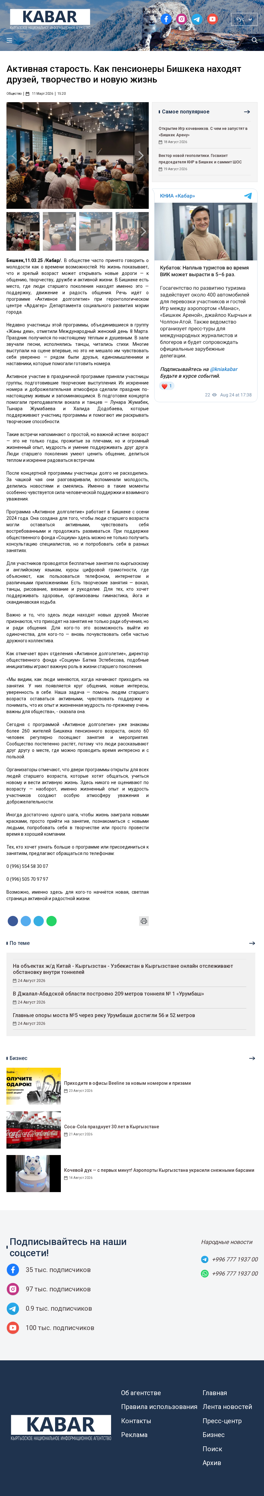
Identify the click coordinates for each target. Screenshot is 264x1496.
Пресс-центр (222, 1421)
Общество (14, 93)
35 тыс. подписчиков (58, 1270)
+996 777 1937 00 (235, 1259)
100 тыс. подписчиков (60, 1328)
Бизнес (214, 1435)
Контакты (136, 1421)
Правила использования (159, 1407)
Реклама (134, 1435)
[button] (141, 155)
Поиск (212, 1449)
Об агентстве (141, 1393)
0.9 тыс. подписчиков (59, 1308)
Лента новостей (227, 1407)
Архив (212, 1463)
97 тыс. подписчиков (58, 1289)
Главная (215, 1393)
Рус (240, 19)
